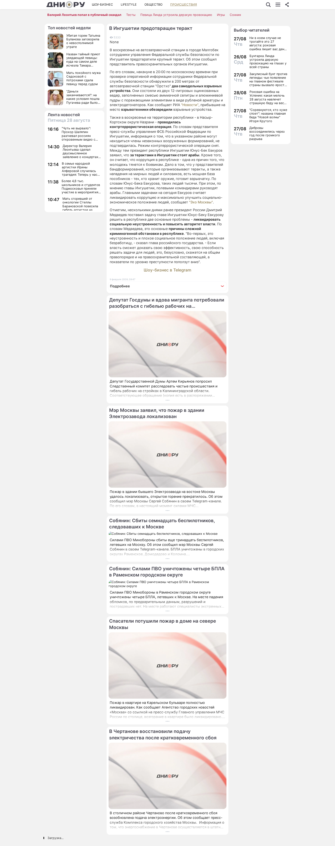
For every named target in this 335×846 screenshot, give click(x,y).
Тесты (131, 15)
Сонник (235, 15)
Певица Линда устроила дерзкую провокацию (176, 15)
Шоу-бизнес (102, 4)
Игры (221, 15)
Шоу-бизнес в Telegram (167, 270)
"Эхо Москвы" (201, 202)
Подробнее (120, 286)
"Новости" (190, 105)
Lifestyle (129, 4)
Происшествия (183, 4)
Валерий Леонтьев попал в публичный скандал (84, 15)
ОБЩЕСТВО (153, 4)
